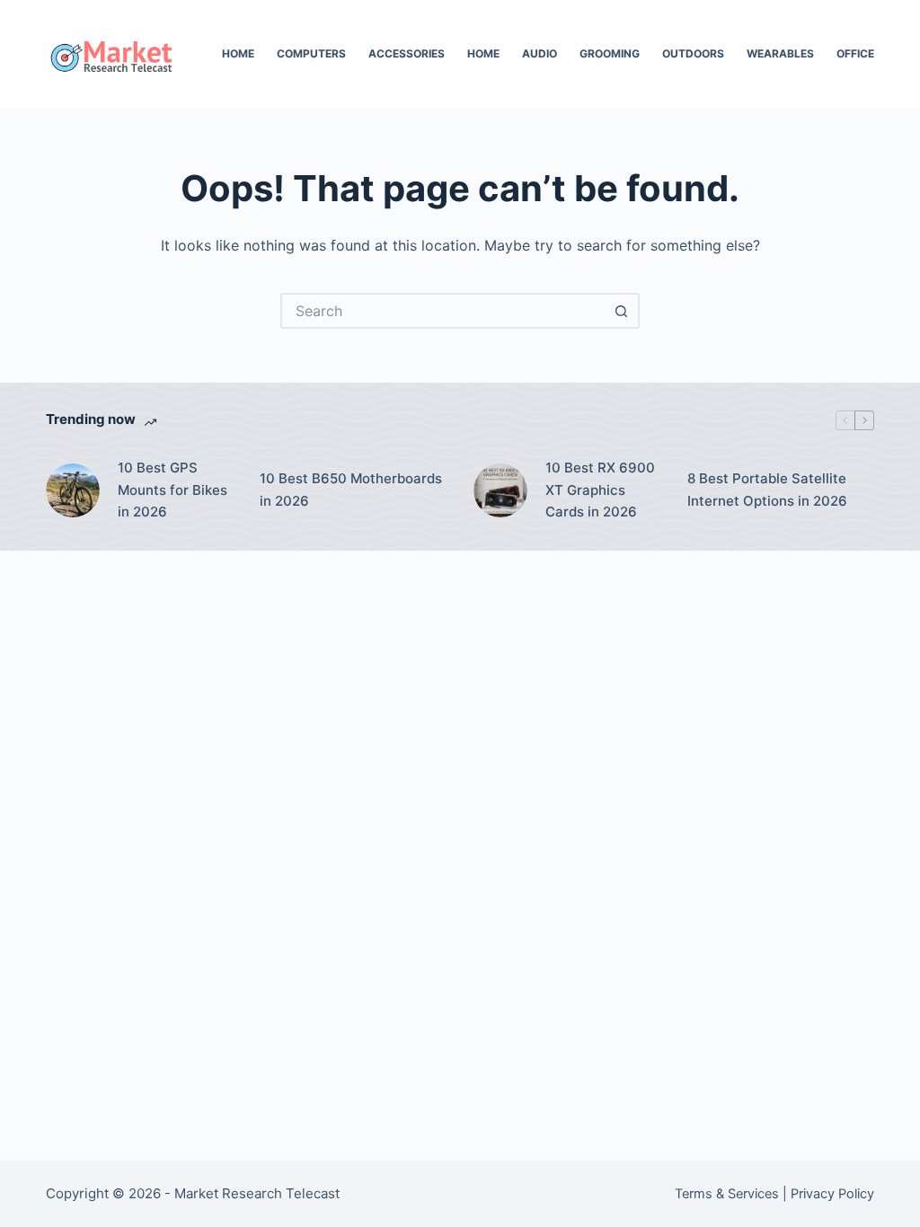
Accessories (406, 53)
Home (238, 53)
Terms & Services (727, 1194)
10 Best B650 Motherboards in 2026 (351, 489)
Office (855, 53)
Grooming (609, 53)
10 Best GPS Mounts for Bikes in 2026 (172, 490)
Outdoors (693, 53)
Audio (539, 53)
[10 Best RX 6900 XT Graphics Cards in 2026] (500, 490)
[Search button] (622, 311)
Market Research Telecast (257, 1193)
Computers (311, 53)
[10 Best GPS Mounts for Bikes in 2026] (73, 490)
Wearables (780, 53)
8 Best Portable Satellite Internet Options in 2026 (767, 489)
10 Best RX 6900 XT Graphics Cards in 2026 (600, 490)
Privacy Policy (832, 1194)
